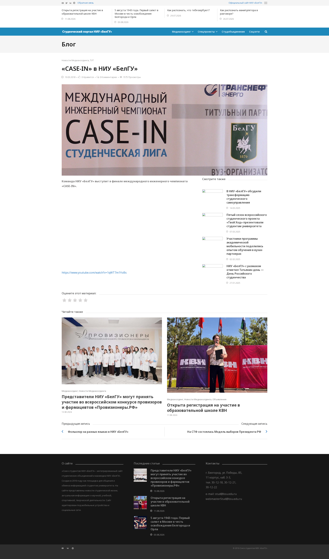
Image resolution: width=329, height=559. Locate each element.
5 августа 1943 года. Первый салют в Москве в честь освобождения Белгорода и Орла (136, 14)
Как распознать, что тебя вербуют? (188, 10)
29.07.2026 (175, 15)
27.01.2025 (235, 282)
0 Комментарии (108, 77)
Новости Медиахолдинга (75, 60)
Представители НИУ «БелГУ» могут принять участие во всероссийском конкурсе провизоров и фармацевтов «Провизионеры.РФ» (112, 402)
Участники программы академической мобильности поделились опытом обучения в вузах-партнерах (245, 246)
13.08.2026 (67, 412)
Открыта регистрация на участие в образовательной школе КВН (82, 12)
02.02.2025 (235, 259)
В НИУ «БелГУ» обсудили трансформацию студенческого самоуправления (244, 196)
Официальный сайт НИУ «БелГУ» (245, 2)
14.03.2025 (235, 208)
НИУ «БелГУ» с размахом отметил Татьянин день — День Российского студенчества (245, 271)
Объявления (219, 399)
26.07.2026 (228, 18)
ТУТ (92, 60)
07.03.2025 (235, 231)
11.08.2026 (70, 18)
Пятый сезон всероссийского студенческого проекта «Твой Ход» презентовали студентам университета (247, 220)
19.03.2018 (70, 77)
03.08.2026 (123, 22)
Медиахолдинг (70, 390)
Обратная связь (85, 2)
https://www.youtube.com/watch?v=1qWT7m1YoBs (94, 272)
